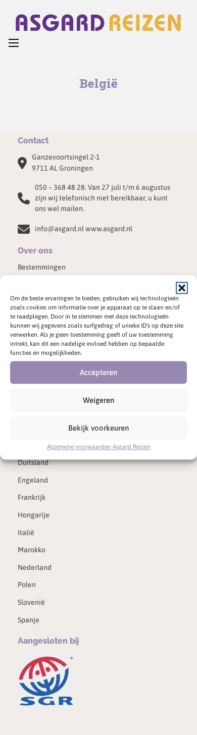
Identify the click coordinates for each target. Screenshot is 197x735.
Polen (27, 585)
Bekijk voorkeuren (98, 428)
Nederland (35, 567)
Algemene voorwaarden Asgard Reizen (99, 446)
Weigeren (98, 400)
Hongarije (34, 515)
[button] (182, 288)
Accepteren (98, 372)
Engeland (33, 480)
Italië (26, 533)
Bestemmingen (42, 267)
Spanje (28, 620)
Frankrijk (31, 497)
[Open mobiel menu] (14, 43)
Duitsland (33, 462)
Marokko (31, 550)
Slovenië (31, 602)
